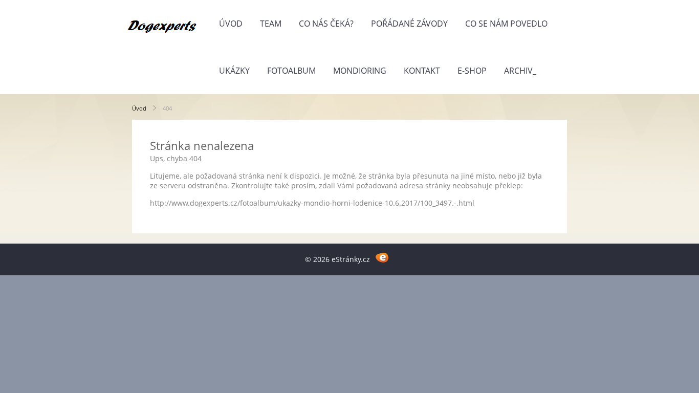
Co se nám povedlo (506, 23)
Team (270, 23)
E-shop (472, 70)
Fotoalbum (291, 70)
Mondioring (359, 70)
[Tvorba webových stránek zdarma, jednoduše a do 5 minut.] (382, 257)
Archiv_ (520, 70)
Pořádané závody (409, 23)
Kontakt (422, 70)
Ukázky (234, 70)
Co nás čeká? (326, 23)
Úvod (231, 23)
